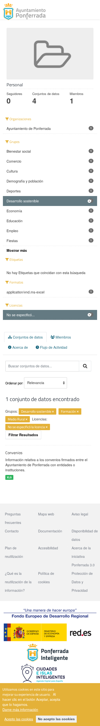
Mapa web (46, 514)
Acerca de (19, 347)
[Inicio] (24, 11)
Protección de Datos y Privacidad (82, 582)
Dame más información (20, 709)
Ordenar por (13, 382)
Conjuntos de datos (27, 337)
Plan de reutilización (14, 552)
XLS (9, 477)
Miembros (63, 337)
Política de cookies (46, 577)
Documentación (50, 531)
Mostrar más (17, 250)
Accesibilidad (48, 547)
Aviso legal (80, 514)
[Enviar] (85, 366)
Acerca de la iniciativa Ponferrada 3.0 (83, 556)
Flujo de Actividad (53, 347)
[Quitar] (53, 412)
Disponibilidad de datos (85, 535)
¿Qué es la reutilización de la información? (18, 582)
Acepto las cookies (18, 719)
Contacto (12, 531)
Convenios (13, 453)
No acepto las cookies (56, 719)
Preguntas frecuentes (13, 518)
